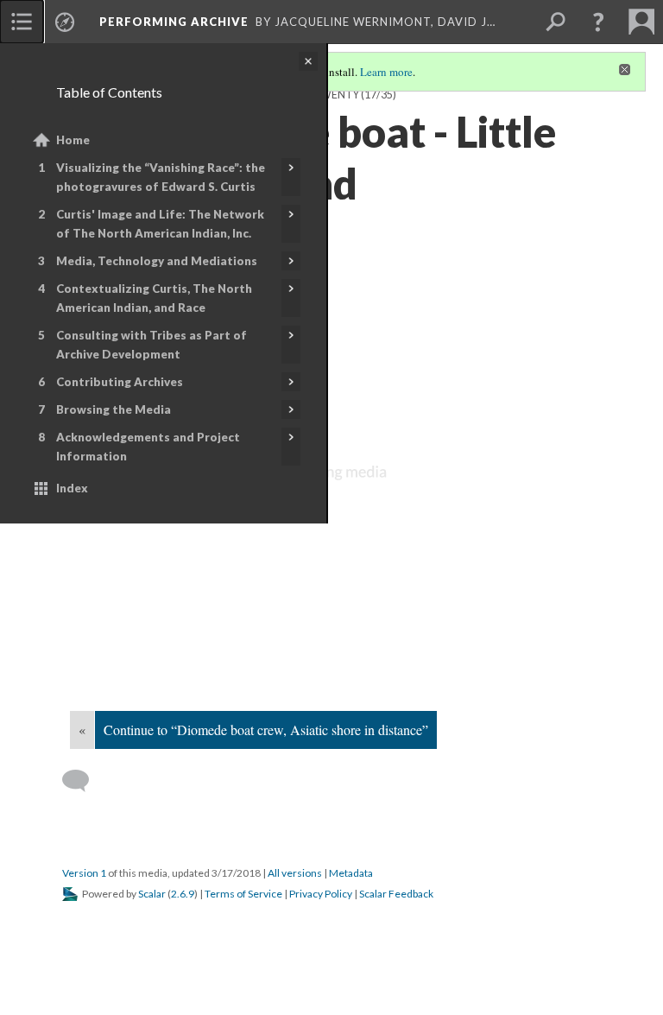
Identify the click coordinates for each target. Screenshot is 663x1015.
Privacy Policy (320, 893)
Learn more (386, 71)
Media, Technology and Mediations (156, 261)
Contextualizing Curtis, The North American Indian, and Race (154, 298)
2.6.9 (182, 893)
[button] (598, 21)
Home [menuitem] (73, 140)
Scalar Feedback (396, 893)
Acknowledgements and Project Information (148, 446)
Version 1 (84, 872)
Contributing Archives (119, 382)
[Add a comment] (83, 781)
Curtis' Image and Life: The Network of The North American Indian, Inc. (160, 223)
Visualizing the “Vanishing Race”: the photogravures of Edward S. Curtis (160, 177)
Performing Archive (174, 22)
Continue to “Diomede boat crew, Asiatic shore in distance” (266, 729)
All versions (295, 872)
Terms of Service (243, 893)
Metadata (351, 872)
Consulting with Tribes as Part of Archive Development (151, 344)
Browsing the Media (113, 409)
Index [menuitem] (72, 488)
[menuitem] (21, 21)
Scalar (152, 893)
